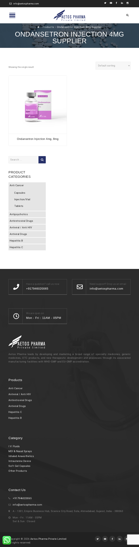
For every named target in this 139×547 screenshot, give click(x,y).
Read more (38, 131)
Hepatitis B (16, 240)
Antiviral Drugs (18, 234)
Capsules (19, 192)
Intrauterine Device (19, 461)
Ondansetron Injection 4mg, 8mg (37, 139)
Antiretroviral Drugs (21, 220)
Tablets (18, 206)
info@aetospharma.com (26, 3)
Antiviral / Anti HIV (21, 227)
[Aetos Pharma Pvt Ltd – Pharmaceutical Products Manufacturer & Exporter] (69, 15)
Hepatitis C (16, 247)
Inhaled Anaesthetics (21, 456)
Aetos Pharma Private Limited (48, 538)
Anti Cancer (17, 185)
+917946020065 (22, 498)
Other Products (17, 470)
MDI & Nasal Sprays (20, 451)
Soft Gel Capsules (19, 466)
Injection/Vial (22, 199)
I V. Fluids (14, 446)
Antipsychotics (19, 214)
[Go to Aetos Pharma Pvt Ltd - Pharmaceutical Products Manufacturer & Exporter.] (38, 27)
